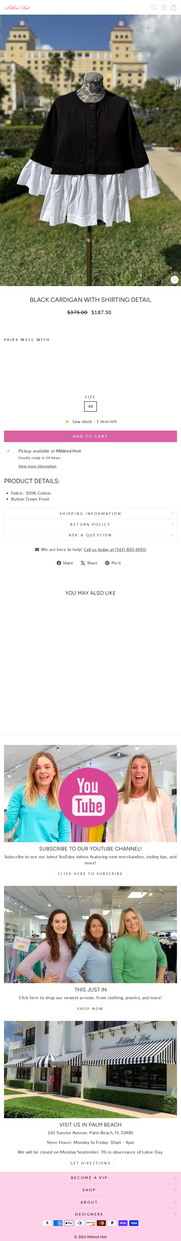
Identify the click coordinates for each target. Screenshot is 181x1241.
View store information (37, 466)
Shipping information (90, 513)
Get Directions (90, 1163)
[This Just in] (90, 934)
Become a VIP (89, 1177)
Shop (89, 1190)
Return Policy (90, 524)
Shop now (90, 1009)
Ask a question (90, 535)
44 (90, 406)
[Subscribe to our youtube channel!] (90, 793)
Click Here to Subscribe (90, 874)
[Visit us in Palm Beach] (90, 1069)
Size (90, 397)
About (89, 1202)
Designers (89, 1214)
